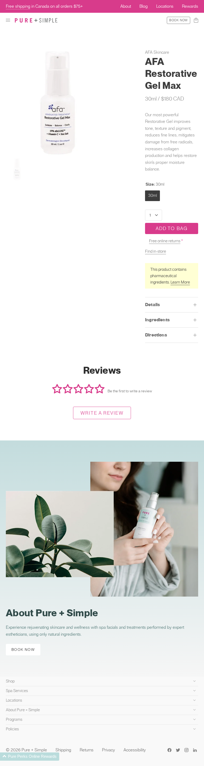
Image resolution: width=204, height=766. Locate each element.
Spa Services (17, 690)
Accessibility (135, 749)
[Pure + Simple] (36, 20)
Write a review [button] (101, 413)
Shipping (63, 749)
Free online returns (164, 241)
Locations (14, 700)
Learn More (180, 282)
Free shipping (18, 6)
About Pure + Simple (23, 709)
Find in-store (155, 251)
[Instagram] (186, 750)
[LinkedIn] (195, 750)
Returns (87, 749)
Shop (10, 681)
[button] (8, 20)
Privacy (108, 749)
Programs (14, 719)
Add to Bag (172, 228)
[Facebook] (169, 750)
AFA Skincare (157, 52)
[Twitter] (178, 750)
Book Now (178, 20)
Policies (12, 729)
